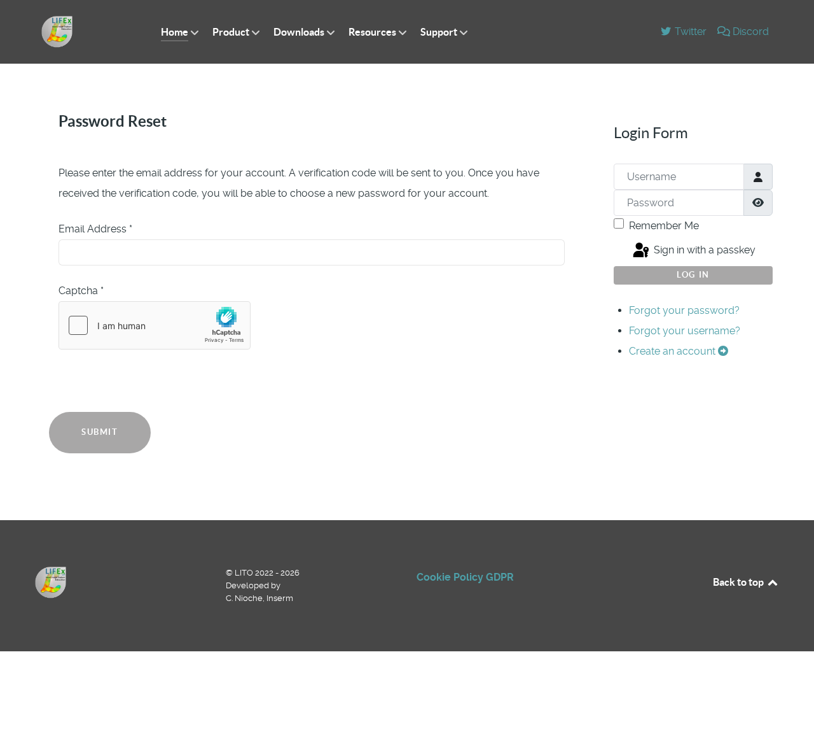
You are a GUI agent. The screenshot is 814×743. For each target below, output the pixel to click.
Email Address (95, 229)
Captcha (81, 291)
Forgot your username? (684, 331)
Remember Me (664, 226)
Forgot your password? (684, 310)
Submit (99, 432)
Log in (693, 275)
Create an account (673, 351)
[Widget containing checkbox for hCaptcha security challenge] (155, 325)
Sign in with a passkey (703, 250)
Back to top (739, 582)
